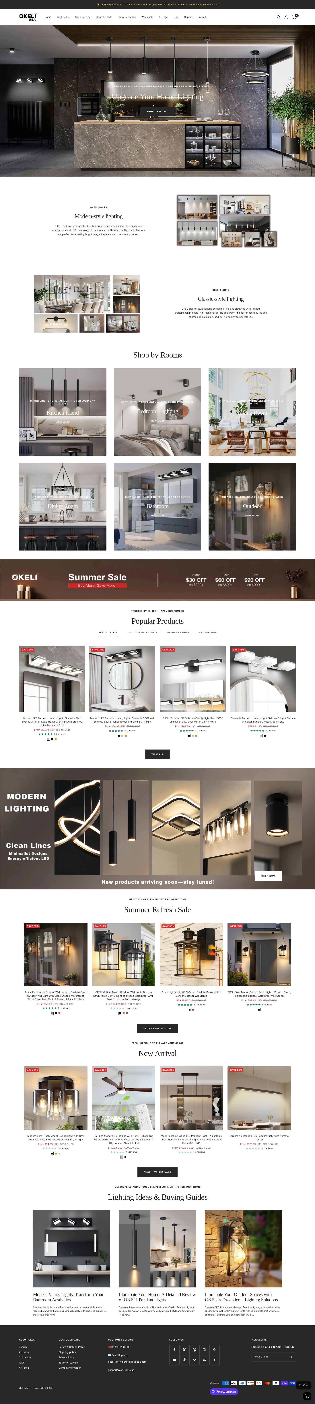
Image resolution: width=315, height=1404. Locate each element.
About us (24, 1352)
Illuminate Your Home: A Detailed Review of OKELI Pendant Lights (157, 1297)
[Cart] (294, 17)
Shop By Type (83, 17)
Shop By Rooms (127, 17)
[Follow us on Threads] (194, 1350)
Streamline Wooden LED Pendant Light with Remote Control (259, 1137)
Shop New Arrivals (157, 1172)
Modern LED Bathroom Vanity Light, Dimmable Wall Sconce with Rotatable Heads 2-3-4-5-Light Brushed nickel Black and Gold (52, 722)
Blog (176, 17)
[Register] (290, 1356)
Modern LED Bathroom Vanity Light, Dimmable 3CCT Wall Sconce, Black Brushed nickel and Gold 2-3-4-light (122, 720)
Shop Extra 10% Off (157, 1028)
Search (23, 1346)
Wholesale (147, 17)
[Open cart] (307, 1396)
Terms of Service (68, 1362)
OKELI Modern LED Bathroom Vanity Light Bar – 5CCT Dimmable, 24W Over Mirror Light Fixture (193, 720)
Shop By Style (104, 17)
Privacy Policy (66, 1357)
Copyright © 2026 (43, 1388)
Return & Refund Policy (72, 1346)
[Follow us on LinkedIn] (204, 1360)
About (202, 17)
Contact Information (70, 1367)
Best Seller (63, 17)
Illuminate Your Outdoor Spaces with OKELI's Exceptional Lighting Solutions (241, 1297)
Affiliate (163, 17)
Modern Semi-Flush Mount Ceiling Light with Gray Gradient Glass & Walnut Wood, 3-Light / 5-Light (55, 1137)
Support (188, 17)
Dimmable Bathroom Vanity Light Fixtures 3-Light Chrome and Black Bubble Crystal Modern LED (263, 720)
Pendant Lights (178, 632)
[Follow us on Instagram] (204, 1350)
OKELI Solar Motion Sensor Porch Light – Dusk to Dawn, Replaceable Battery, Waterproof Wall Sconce (259, 994)
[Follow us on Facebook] (174, 1350)
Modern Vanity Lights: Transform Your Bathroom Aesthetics (68, 1297)
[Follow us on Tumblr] (214, 1360)
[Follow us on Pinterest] (214, 1350)
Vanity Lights (108, 632)
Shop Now (268, 876)
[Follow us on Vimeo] (194, 1360)
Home (47, 17)
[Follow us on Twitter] (184, 1350)
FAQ (21, 1362)
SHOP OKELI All (157, 111)
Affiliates (24, 1367)
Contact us (25, 1357)
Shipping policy (67, 1352)
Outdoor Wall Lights (143, 632)
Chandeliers (208, 632)
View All (157, 754)
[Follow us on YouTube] (174, 1360)
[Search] (278, 17)
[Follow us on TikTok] (184, 1360)
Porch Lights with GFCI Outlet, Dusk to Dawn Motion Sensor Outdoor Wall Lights (191, 994)
